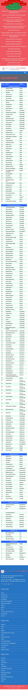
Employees (3, 679)
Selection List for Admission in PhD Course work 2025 (13, 15)
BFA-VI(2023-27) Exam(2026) (14, 48)
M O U (2, 609)
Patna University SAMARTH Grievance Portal (13, 2)
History (2, 639)
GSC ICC (2, 593)
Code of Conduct (4, 645)
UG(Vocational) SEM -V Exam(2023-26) (14, 39)
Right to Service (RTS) (5, 603)
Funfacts (3, 670)
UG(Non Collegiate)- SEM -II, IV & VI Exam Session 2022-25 (13, 32)
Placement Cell (4, 597)
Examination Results (9, 23)
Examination (16, 4)
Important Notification (14, 5)
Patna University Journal (13, 8)
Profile (2, 634)
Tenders (3, 605)
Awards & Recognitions (6, 672)
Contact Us (3, 647)
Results (2, 664)
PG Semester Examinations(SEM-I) (13, 65)
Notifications (3, 674)
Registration (23, 4)
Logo (2, 628)
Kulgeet (2, 630)
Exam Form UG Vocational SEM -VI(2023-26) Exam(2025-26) (13, 46)
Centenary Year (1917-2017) (7, 611)
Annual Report (4, 613)
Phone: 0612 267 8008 (7, 579)
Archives (3, 615)
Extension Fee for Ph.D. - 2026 (14, 56)
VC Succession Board (5, 641)
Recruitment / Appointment (7, 676)
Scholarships (4, 666)
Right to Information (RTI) (6, 601)
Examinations (4, 662)
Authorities (3, 658)
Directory (3, 660)
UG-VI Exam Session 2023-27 (14, 30)
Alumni (2, 681)
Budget (2, 607)
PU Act (2, 626)
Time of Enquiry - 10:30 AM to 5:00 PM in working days (13, 581)
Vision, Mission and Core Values (7, 632)
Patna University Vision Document (14, 17)
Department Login (5, 649)
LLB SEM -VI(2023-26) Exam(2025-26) (13, 44)
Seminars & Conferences (6, 668)
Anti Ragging (4, 599)
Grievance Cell (4, 595)
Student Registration (18, 23)
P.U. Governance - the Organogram (8, 643)
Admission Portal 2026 (6, 4)
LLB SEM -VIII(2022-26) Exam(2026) (14, 51)
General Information (5, 637)
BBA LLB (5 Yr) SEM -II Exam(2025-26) (14, 41)
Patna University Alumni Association (14, 7)
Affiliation (3, 624)
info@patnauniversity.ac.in (20, 579)
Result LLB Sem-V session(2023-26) (13, 53)
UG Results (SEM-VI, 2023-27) (14, 62)
